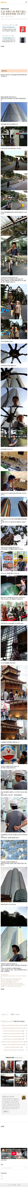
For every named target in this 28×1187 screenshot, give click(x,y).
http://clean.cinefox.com (8, 25)
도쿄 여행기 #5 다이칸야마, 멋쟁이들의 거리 (12, 1047)
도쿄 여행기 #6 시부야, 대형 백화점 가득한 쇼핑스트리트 (12, 1044)
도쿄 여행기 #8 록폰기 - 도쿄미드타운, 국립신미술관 (12, 1039)
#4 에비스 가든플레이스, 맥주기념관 (10, 980)
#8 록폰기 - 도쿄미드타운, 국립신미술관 (11, 986)
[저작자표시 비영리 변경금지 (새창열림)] (17, 1014)
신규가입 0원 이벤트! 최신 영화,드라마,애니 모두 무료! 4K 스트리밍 (9, 40)
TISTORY (14, 1185)
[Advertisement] (14, 57)
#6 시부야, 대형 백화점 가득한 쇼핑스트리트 (12, 983)
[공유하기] (5, 1014)
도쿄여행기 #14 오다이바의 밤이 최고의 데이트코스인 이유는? (12, 1025)
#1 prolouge (4, 974)
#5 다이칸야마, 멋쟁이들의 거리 (9, 982)
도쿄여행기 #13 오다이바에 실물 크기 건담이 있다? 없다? (12, 1028)
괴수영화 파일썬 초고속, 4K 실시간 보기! (9, 38)
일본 (11, 1021)
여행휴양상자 (5, 1021)
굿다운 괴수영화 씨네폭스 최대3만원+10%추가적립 (9, 27)
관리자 (19, 1185)
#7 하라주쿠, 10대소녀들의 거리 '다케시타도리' (13, 985)
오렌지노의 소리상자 (8, 1096)
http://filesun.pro (6, 35)
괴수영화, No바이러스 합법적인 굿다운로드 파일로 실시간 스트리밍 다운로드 (9, 30)
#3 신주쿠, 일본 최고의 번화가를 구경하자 (11, 979)
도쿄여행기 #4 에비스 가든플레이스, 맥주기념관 (13, 1050)
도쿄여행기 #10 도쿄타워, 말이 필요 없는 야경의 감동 (13, 1036)
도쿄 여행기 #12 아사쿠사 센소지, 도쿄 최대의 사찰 (12, 1030)
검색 (25, 1168)
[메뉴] (26, 2)
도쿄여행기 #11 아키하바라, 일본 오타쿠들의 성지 (12, 1033)
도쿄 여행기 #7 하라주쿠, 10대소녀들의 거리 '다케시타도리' (12, 1041)
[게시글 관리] (7, 1014)
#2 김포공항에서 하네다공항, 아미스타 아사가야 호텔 (13, 976)
